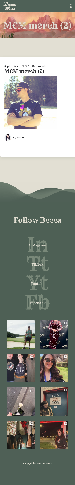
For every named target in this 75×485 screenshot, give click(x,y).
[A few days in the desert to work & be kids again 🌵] (54, 368)
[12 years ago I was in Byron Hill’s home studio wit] (21, 368)
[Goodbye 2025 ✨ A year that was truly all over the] (54, 401)
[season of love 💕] (21, 401)
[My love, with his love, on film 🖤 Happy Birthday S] (21, 334)
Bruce (20, 137)
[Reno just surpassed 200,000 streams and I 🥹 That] (54, 435)
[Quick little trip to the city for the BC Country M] (54, 334)
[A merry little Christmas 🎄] (21, 435)
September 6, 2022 (15, 66)
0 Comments (38, 66)
